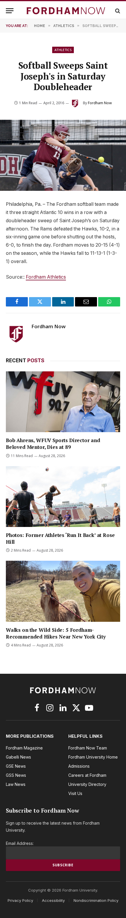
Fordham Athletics (46, 277)
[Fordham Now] (66, 10)
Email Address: (20, 843)
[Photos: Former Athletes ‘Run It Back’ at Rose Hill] (63, 496)
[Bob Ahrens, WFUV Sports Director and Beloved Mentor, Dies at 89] (63, 401)
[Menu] (9, 10)
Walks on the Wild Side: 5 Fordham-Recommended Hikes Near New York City (56, 633)
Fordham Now (100, 102)
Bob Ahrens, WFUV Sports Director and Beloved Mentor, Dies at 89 (53, 443)
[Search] (117, 10)
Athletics (63, 50)
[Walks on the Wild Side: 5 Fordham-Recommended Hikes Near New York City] (63, 591)
